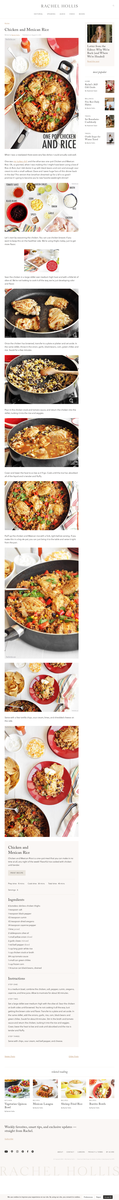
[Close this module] (99, 576)
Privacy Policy (96, 609)
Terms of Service (84, 609)
